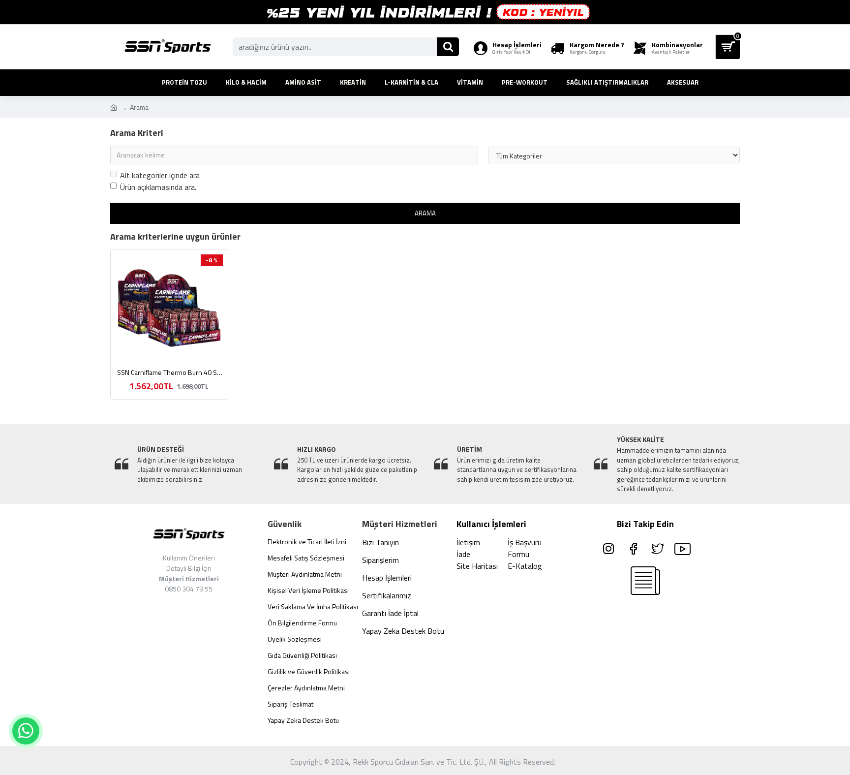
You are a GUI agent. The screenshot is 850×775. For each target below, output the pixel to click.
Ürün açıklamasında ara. (158, 187)
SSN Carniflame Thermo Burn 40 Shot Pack (171, 372)
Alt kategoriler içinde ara (160, 175)
